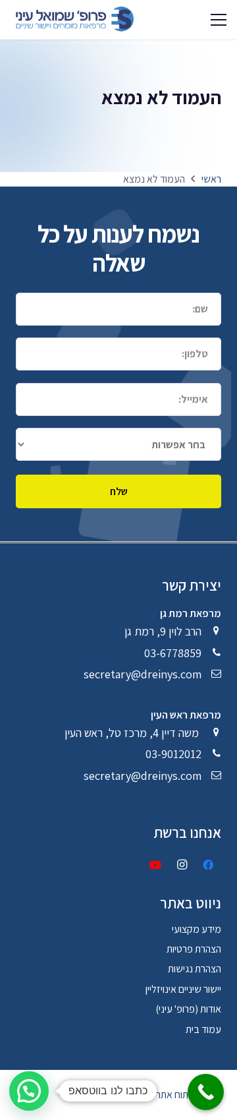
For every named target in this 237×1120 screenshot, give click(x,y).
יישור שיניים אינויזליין (183, 989)
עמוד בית (203, 1029)
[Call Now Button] (206, 1092)
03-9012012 (173, 753)
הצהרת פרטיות (194, 949)
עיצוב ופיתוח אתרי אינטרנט (170, 1095)
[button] (218, 19)
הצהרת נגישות (194, 969)
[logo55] (72, 20)
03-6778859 (172, 653)
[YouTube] (155, 865)
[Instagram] (182, 865)
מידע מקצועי (196, 929)
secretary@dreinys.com (142, 674)
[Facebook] (208, 865)
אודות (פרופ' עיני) (188, 1009)
